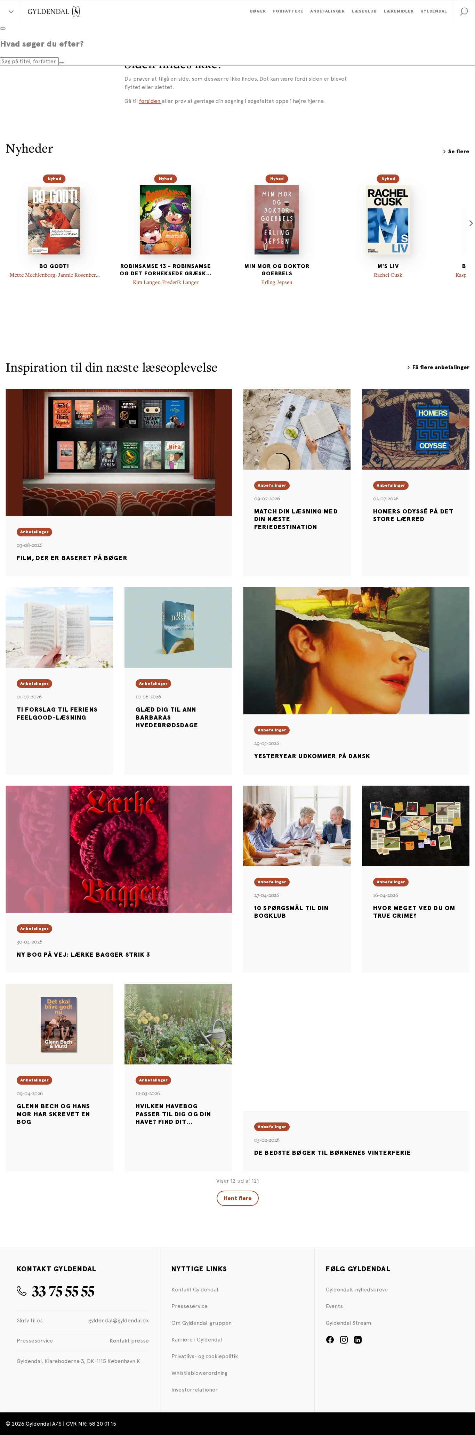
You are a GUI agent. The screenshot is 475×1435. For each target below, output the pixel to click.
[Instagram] (344, 1342)
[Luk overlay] (3, 28)
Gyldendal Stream (348, 1323)
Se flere (458, 151)
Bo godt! (54, 266)
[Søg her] (61, 63)
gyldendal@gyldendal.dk (118, 1320)
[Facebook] (330, 1342)
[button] (464, 11)
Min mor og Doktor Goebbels (276, 270)
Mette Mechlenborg (32, 274)
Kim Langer (146, 281)
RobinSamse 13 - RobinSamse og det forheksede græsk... (165, 270)
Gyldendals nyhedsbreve (357, 1289)
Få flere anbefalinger (440, 367)
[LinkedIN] (358, 1342)
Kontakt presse (129, 1340)
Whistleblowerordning (199, 1373)
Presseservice (189, 1306)
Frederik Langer (180, 281)
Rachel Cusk (388, 274)
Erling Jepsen (276, 281)
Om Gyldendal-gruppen (201, 1323)
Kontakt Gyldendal (194, 1289)
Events (334, 1306)
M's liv (388, 266)
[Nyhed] (54, 219)
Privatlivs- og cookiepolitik (204, 1356)
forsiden (150, 101)
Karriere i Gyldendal (196, 1339)
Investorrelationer (194, 1389)
